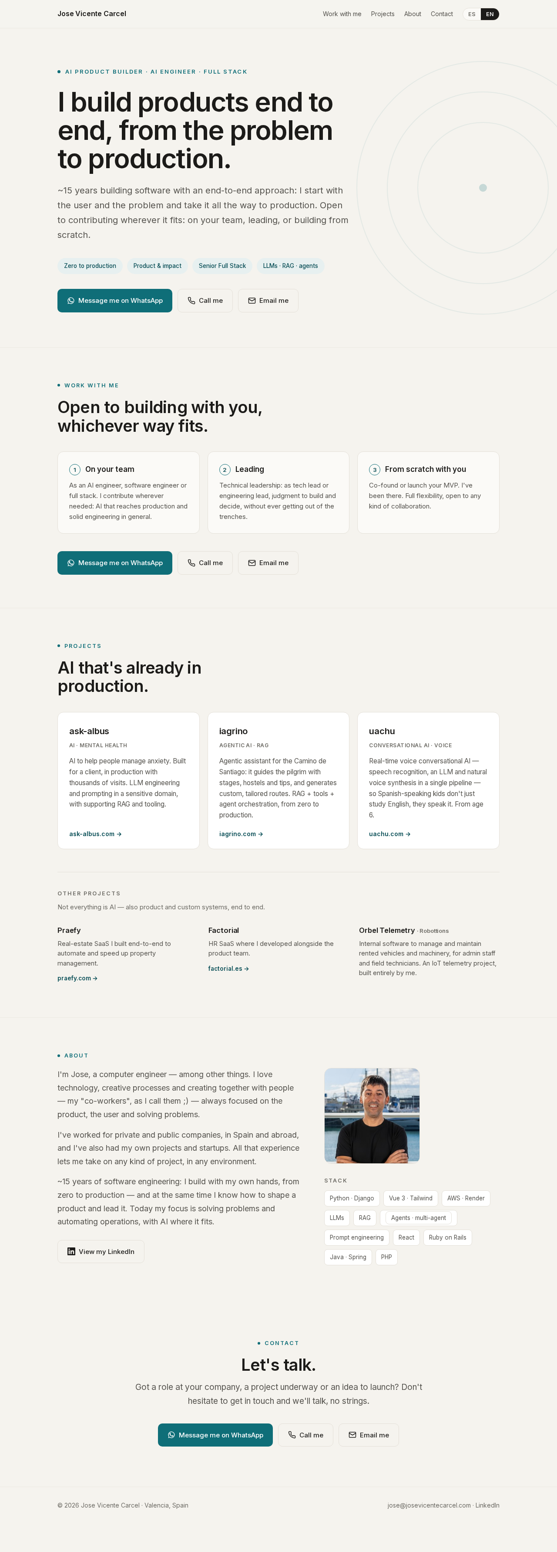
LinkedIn (488, 1505)
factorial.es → (228, 968)
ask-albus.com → (95, 833)
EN (490, 14)
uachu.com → (390, 833)
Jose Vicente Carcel (91, 13)
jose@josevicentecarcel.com (429, 1505)
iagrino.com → (241, 833)
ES (472, 14)
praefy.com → (77, 978)
